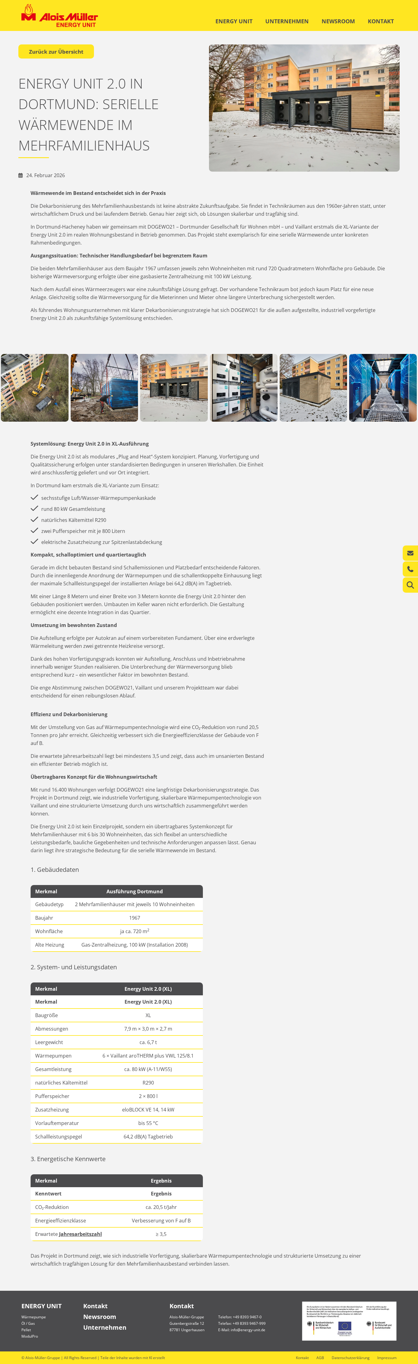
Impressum (387, 1357)
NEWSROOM (338, 21)
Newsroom (99, 1317)
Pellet (26, 1329)
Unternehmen (104, 1327)
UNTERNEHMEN (287, 21)
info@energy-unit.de (248, 1329)
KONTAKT (381, 21)
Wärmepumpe (33, 1317)
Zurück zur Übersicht (56, 51)
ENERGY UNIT (233, 21)
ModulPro (29, 1336)
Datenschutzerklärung (351, 1357)
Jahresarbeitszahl (80, 1234)
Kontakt (95, 1306)
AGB (320, 1357)
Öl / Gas (28, 1323)
